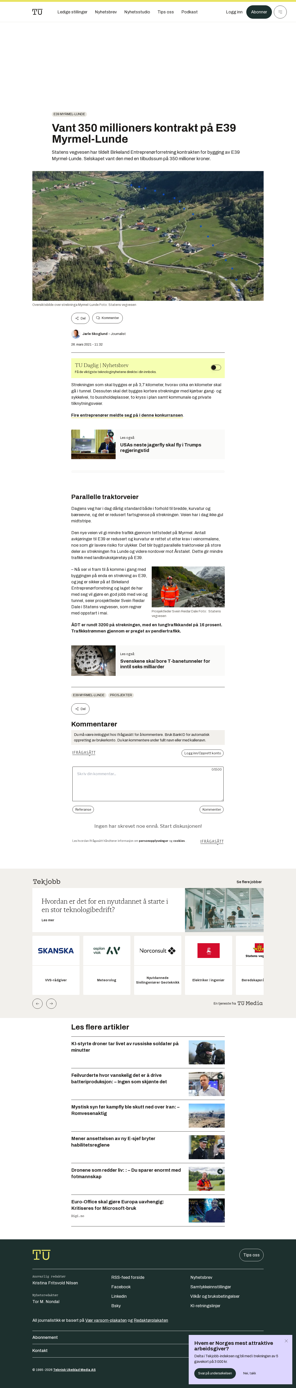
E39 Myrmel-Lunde (69, 114)
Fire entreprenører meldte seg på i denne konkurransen (127, 415)
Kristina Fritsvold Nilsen (55, 1283)
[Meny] (280, 12)
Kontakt (40, 1350)
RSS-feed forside (127, 1277)
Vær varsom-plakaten (106, 1320)
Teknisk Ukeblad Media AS (74, 1370)
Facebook (121, 1287)
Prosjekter (121, 695)
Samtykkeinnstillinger (210, 1287)
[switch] (216, 367)
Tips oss (251, 1255)
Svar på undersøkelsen (215, 1373)
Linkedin (119, 1296)
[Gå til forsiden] (37, 12)
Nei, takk (249, 1373)
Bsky (116, 1306)
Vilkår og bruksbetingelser (215, 1296)
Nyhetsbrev (201, 1277)
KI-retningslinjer (205, 1306)
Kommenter (110, 318)
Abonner (259, 12)
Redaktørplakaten (151, 1320)
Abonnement (45, 1337)
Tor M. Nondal (45, 1301)
